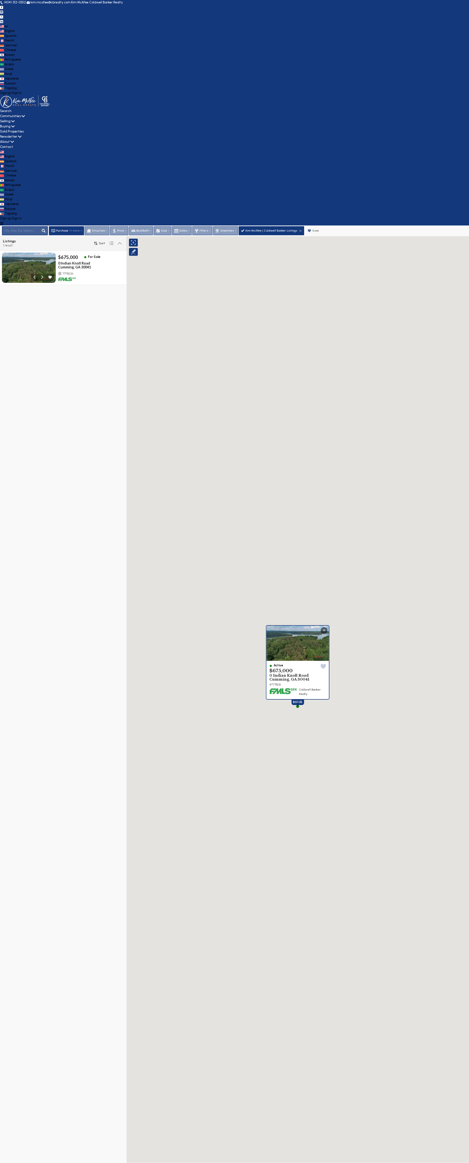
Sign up (5, 93)
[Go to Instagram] (1, 12)
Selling (5, 121)
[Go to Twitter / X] (1, 17)
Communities (10, 116)
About (5, 142)
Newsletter (8, 136)
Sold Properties (12, 131)
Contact (6, 147)
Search (5, 111)
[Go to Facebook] (1, 7)
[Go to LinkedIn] (1, 21)
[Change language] (4, 26)
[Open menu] (1, 223)
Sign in (16, 93)
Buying (5, 126)
